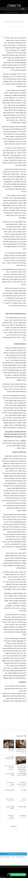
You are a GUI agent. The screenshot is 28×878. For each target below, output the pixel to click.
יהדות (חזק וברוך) (16, 30)
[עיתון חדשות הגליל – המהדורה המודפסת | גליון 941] (1, 859)
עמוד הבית (23, 30)
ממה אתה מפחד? (10, 799)
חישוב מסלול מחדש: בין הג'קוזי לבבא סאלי (16, 12)
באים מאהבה (11, 749)
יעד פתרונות (2, 877)
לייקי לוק (24, 799)
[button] (18, 874)
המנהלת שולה (23, 815)
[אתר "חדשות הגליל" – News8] (14, 5)
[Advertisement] (14, 715)
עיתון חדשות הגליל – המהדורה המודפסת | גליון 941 (12, 857)
